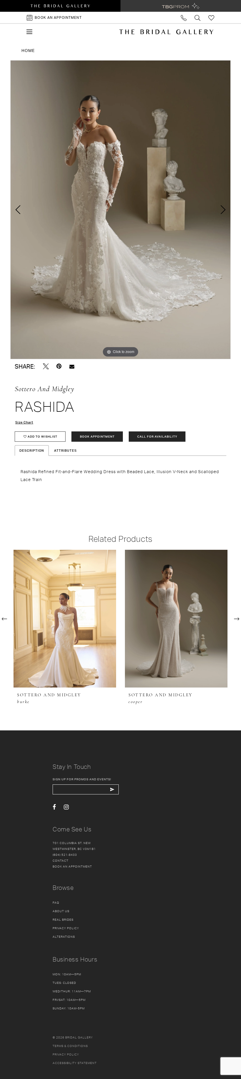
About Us (61, 911)
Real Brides (63, 919)
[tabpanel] (120, 209)
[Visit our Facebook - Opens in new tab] (54, 807)
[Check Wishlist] (211, 17)
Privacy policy (66, 1054)
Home (28, 50)
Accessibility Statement (75, 1063)
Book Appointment (97, 436)
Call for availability (157, 436)
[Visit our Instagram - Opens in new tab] (66, 807)
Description (31, 450)
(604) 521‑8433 (65, 854)
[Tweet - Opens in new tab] (46, 366)
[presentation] (65, 619)
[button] (29, 32)
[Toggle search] (198, 17)
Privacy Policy (66, 928)
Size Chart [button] (24, 422)
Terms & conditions (70, 1046)
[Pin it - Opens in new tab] (58, 366)
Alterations (64, 936)
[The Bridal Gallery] (166, 31)
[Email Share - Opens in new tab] (71, 366)
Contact (60, 860)
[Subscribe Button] (112, 789)
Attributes (65, 450)
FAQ (56, 902)
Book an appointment (72, 866)
